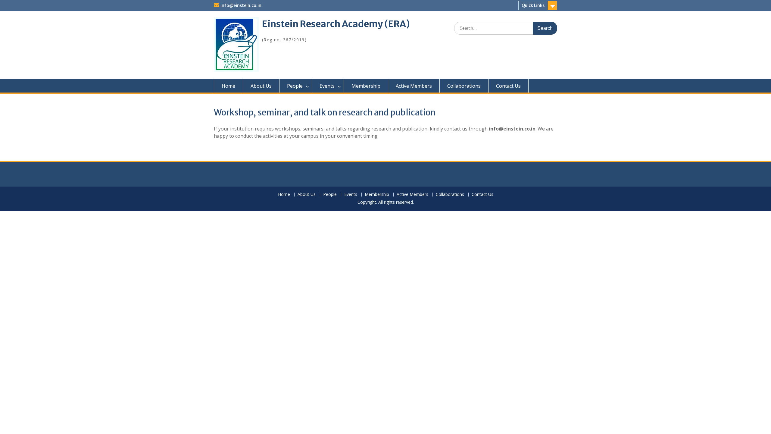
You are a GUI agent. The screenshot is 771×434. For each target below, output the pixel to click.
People (295, 86)
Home (228, 86)
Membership (365, 86)
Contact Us (508, 86)
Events (327, 86)
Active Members (414, 86)
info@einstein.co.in (240, 5)
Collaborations (464, 86)
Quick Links (533, 5)
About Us (261, 86)
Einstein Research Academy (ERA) (336, 24)
